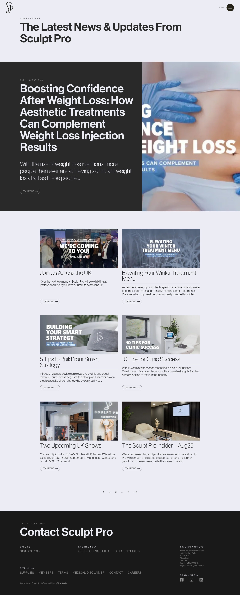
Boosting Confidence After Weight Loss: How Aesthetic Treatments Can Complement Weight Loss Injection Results (76, 117)
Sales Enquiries (127, 551)
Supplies (27, 572)
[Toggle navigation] (230, 7)
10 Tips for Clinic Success (151, 359)
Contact (116, 572)
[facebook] (182, 579)
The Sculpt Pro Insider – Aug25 (157, 445)
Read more (28, 191)
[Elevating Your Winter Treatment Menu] (161, 248)
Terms (63, 572)
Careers (135, 572)
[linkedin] (201, 579)
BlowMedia (62, 583)
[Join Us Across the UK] (79, 248)
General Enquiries (93, 551)
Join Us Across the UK (66, 272)
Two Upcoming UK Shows (70, 445)
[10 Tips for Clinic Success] (161, 334)
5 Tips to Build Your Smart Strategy (69, 362)
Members (46, 572)
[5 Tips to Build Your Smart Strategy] (79, 334)
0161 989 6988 (30, 551)
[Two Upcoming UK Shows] (79, 421)
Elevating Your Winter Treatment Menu (159, 275)
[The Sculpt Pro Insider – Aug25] (161, 421)
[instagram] (191, 579)
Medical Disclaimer (89, 572)
